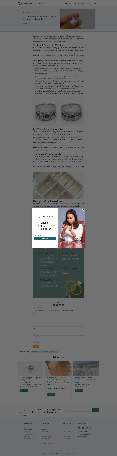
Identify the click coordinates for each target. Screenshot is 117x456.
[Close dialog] (83, 209)
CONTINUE (45, 238)
